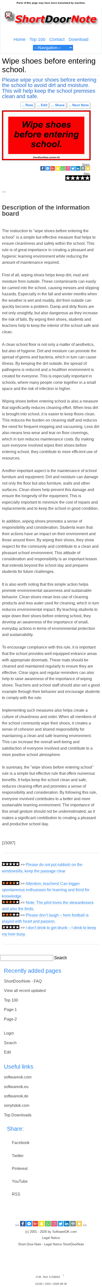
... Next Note (78, 105)
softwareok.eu (16, 1087)
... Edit (42, 105)
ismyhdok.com (16, 1105)
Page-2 (10, 1019)
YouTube (20, 1181)
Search (60, 958)
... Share (58, 105)
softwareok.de (16, 1096)
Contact (57, 39)
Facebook (20, 1143)
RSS (16, 1194)
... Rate (27, 105)
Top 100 (37, 39)
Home (20, 39)
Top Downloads (17, 1115)
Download (78, 39)
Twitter (18, 1156)
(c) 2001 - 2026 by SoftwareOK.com (51, 1232)
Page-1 (10, 1009)
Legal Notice (51, 1238)
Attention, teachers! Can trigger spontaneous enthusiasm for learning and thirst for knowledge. (45, 890)
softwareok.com (17, 1077)
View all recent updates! (25, 990)
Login (9, 1033)
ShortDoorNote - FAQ (23, 981)
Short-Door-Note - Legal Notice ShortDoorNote (51, 1244)
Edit (7, 1052)
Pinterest (19, 1168)
